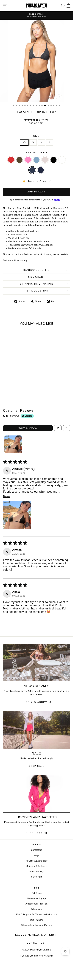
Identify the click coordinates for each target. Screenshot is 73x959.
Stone (45, 159)
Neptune (36, 159)
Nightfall (40, 170)
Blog (36, 888)
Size (36, 136)
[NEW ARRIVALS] (36, 663)
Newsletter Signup (36, 898)
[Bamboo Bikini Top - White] (11, 387)
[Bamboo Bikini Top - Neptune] (17, 384)
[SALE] (36, 730)
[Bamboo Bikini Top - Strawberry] (5, 384)
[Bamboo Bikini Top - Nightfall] (19, 387)
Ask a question (36, 291)
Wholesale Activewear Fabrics (36, 925)
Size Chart (36, 277)
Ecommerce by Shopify (41, 956)
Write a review (27, 428)
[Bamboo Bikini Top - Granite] (15, 387)
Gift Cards (37, 893)
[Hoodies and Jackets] (36, 794)
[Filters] (57, 428)
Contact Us (36, 850)
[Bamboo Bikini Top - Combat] (9, 384)
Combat (19, 159)
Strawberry (11, 159)
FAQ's (37, 855)
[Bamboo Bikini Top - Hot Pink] (13, 384)
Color (36, 152)
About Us (36, 844)
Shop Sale (36, 766)
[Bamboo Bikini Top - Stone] (22, 384)
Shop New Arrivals (36, 702)
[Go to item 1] (13, 444)
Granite (32, 170)
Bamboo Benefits (36, 270)
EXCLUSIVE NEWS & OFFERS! (35, 935)
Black (53, 159)
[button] (31, 120)
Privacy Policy (36, 871)
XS (24, 142)
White (62, 159)
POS (22, 956)
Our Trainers (36, 920)
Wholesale (36, 909)
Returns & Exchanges (36, 861)
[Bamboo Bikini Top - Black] (26, 384)
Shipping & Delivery (36, 866)
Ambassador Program (36, 904)
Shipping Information (36, 284)
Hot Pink (28, 159)
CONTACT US (36, 943)
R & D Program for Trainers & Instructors (36, 914)
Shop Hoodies (36, 833)
